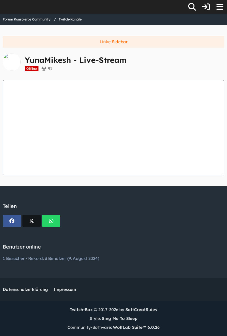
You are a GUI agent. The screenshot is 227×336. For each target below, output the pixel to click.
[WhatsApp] (51, 221)
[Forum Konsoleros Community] (3, 6)
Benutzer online (22, 247)
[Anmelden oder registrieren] (205, 7)
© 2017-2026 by (114, 309)
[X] (31, 221)
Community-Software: (114, 327)
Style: (114, 318)
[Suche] (192, 6)
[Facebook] (12, 221)
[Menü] (219, 6)
